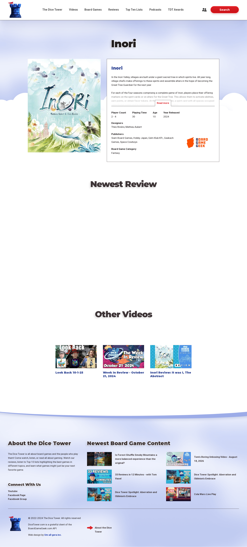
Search (225, 9)
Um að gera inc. (53, 534)
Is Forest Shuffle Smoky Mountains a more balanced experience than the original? (136, 458)
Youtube (12, 491)
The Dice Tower (52, 9)
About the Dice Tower (103, 528)
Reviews (113, 9)
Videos (73, 9)
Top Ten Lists (134, 9)
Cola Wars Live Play (205, 494)
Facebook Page (16, 495)
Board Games (93, 9)
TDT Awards (176, 9)
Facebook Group (17, 499)
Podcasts (155, 9)
